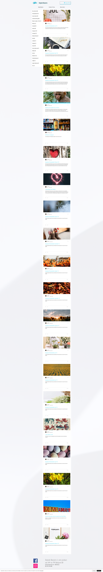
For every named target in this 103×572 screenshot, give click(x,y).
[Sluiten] (102, 570)
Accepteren (98, 570)
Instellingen (94, 570)
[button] (62, 7)
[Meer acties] (68, 23)
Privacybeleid (41, 570)
